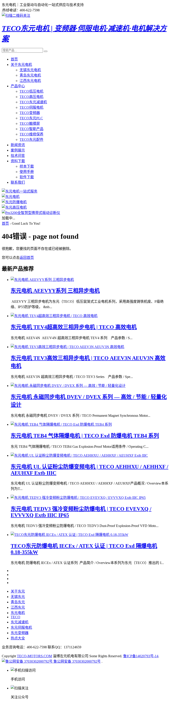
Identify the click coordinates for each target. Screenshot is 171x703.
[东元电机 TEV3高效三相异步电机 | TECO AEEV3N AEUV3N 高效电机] (67, 347)
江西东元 (18, 607)
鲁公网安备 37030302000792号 (77, 661)
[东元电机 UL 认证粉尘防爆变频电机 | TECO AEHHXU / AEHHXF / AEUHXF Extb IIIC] (79, 455)
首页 (14, 59)
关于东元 (18, 591)
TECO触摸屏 (30, 123)
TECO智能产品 (31, 129)
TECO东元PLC (31, 118)
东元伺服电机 (21, 627)
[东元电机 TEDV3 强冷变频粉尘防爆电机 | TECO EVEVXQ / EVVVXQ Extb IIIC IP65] (78, 498)
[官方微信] (16, 15)
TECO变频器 (30, 113)
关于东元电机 (21, 64)
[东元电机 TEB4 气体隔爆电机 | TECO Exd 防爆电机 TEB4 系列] (61, 424)
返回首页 (27, 257)
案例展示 (18, 150)
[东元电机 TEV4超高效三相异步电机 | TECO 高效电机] (54, 316)
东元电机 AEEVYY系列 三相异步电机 (55, 291)
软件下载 (27, 177)
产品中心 (18, 86)
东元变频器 (19, 633)
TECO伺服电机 (31, 107)
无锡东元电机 (30, 70)
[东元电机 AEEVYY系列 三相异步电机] (42, 280)
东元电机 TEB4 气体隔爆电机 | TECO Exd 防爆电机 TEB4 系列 (85, 436)
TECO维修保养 (31, 134)
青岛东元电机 (30, 75)
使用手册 (27, 172)
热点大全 (18, 638)
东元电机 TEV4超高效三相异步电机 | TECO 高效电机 (74, 327)
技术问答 (18, 156)
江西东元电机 (30, 81)
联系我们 (18, 182)
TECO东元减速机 (33, 102)
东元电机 (18, 613)
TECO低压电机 (31, 91)
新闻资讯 (18, 145)
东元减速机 (19, 622)
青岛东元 (18, 602)
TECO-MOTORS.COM (34, 656)
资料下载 (18, 161)
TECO (15, 617)
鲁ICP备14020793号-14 (140, 656)
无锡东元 (18, 597)
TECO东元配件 (31, 139)
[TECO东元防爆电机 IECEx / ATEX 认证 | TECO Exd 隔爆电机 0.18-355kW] (69, 535)
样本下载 (27, 166)
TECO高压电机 (31, 97)
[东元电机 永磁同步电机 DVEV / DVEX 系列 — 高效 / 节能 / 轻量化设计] (68, 386)
